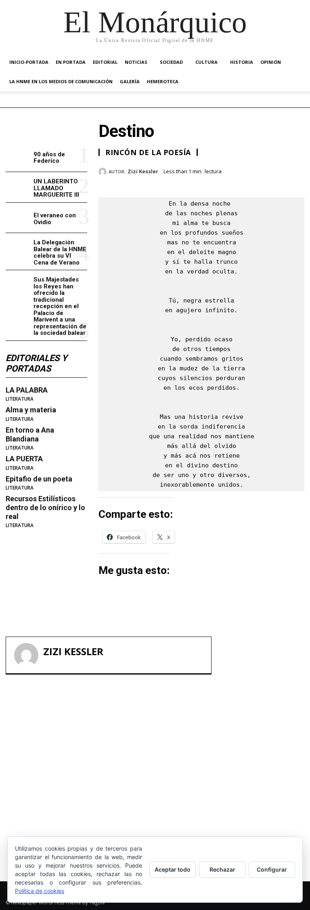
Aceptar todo (173, 869)
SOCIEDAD (171, 62)
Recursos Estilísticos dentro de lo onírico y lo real (45, 507)
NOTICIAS (136, 62)
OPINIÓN (270, 62)
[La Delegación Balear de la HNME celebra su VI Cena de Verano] (18, 248)
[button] (294, 62)
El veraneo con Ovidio (55, 219)
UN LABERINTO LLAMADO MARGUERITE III (56, 188)
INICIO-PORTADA (28, 62)
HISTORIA (241, 62)
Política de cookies (39, 890)
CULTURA (206, 62)
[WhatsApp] (296, 170)
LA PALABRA (27, 390)
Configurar (272, 869)
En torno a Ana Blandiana (30, 434)
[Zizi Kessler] (103, 172)
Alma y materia (31, 410)
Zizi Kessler (143, 171)
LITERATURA (20, 399)
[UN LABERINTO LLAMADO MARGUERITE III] (18, 187)
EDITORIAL (105, 62)
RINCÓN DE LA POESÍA (148, 152)
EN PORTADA (71, 62)
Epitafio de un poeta (39, 479)
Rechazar (222, 869)
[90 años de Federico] (18, 157)
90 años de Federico (49, 158)
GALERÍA (130, 81)
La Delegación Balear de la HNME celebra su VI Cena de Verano (60, 252)
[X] (259, 170)
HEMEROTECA (162, 81)
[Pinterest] (278, 170)
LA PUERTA (24, 458)
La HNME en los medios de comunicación (61, 81)
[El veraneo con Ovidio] (18, 218)
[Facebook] (240, 170)
